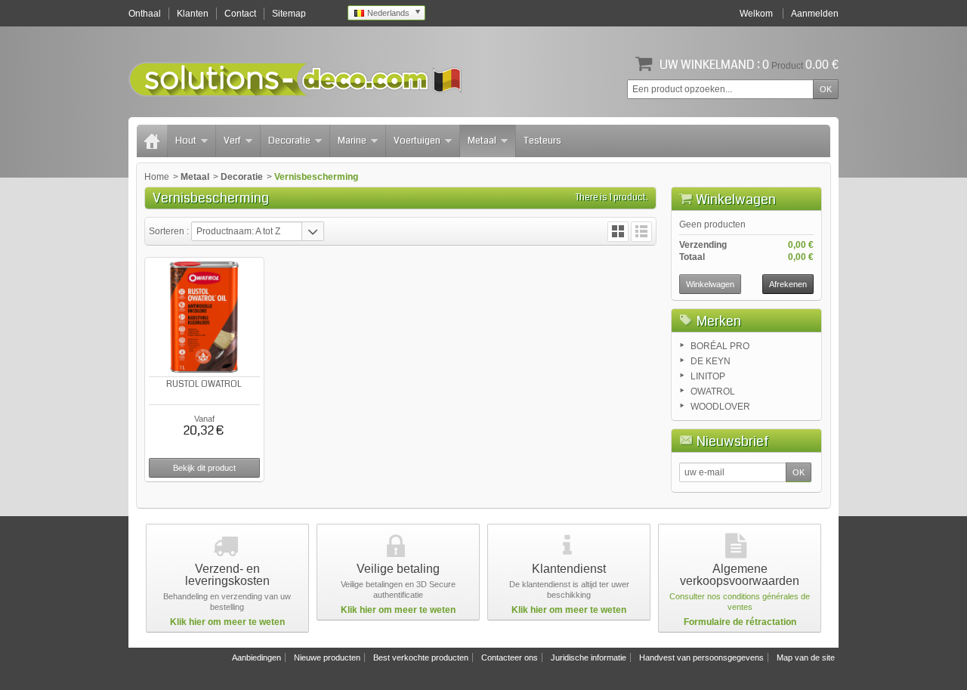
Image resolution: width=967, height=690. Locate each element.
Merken (719, 321)
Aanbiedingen (256, 657)
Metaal (482, 140)
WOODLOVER (720, 406)
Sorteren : (170, 231)
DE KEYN (710, 361)
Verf (232, 140)
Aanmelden (815, 13)
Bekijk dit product (204, 467)
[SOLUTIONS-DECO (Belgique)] (295, 79)
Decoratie (289, 140)
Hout (185, 140)
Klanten (193, 13)
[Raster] (618, 231)
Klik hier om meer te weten (227, 622)
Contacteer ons (509, 657)
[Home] (152, 141)
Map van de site (806, 657)
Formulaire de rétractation (740, 622)
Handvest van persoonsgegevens (701, 657)
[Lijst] (641, 231)
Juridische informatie (588, 657)
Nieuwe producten (327, 657)
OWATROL (712, 391)
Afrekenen (788, 284)
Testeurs (542, 140)
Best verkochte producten (420, 657)
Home (156, 177)
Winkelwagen (736, 199)
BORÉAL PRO (719, 346)
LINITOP (707, 376)
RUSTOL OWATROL (204, 384)
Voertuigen (417, 140)
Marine (352, 140)
